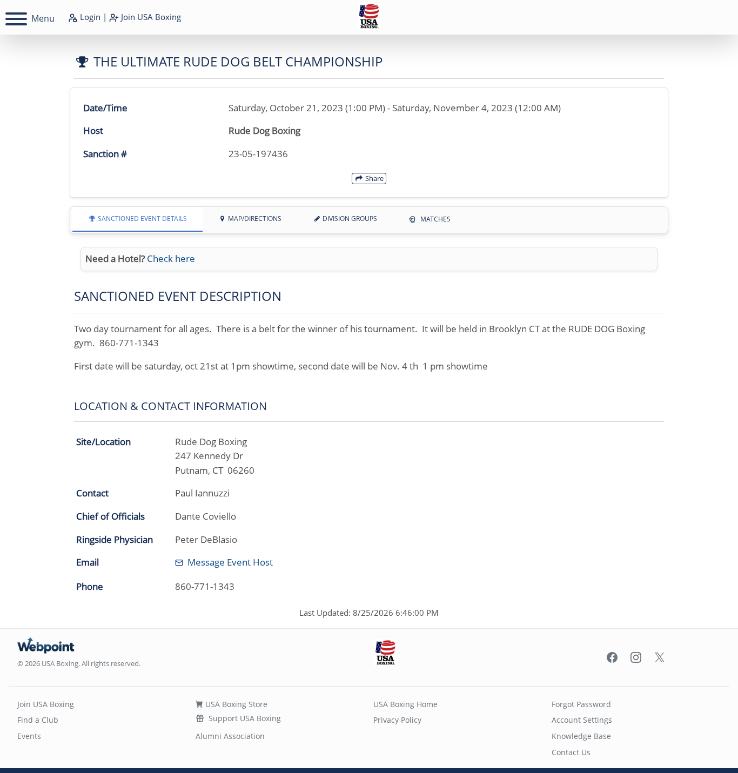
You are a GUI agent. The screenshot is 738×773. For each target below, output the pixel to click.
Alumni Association (230, 736)
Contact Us (571, 752)
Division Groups (349, 218)
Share (374, 178)
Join (150, 16)
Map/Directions (253, 218)
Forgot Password (581, 704)
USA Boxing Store (235, 704)
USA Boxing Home (405, 704)
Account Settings (582, 720)
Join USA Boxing (45, 704)
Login (89, 16)
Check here (171, 258)
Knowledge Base (581, 736)
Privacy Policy (397, 720)
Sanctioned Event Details (141, 218)
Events (29, 736)
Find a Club (37, 720)
